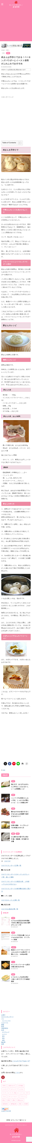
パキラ (27, 1093)
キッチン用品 (13, 1093)
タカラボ (7, 861)
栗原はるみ (20, 1100)
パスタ (4, 1096)
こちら (17, 1072)
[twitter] (5, 763)
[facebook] (9, 763)
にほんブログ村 (6, 1111)
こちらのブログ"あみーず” (21, 1061)
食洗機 (26, 1104)
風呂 (20, 1104)
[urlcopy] (26, 763)
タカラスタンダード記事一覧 (11, 865)
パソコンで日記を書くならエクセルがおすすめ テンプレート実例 (20, 937)
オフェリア (13, 1089)
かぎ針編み (20, 1085)
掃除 (14, 1100)
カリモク (21, 1089)
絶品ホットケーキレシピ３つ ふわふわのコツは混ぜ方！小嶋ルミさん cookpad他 (20, 952)
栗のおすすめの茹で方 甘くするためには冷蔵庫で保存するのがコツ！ (20, 814)
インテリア (5, 1089)
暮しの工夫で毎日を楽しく (16, 1134)
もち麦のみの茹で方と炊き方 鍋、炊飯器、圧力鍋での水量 (20, 839)
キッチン (4, 1093)
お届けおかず (11, 1085)
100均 (3, 1085)
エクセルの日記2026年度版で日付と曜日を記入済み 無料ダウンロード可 (20, 923)
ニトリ (21, 1093)
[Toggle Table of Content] (19, 142)
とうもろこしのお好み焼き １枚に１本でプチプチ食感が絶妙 (20, 979)
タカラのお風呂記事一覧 (9, 909)
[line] (18, 763)
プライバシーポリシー (22, 1125)
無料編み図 (13, 1104)
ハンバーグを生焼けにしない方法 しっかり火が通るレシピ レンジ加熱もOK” (20, 800)
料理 (4, 770)
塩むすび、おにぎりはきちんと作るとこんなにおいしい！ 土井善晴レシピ (20, 786)
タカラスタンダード (9, 1125)
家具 (3, 1100)
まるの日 (16, 7)
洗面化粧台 (5, 1104)
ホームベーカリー (13, 1096)
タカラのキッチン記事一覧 (10, 900)
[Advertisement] (16, 25)
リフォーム (23, 1096)
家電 (9, 1100)
